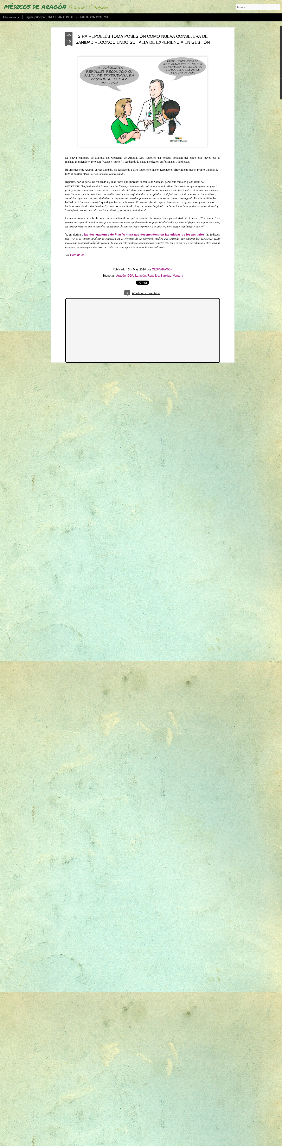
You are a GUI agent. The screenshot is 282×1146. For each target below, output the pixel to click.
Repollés (153, 275)
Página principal (35, 17)
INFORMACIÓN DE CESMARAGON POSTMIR (78, 17)
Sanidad (166, 275)
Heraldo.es (77, 255)
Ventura (178, 275)
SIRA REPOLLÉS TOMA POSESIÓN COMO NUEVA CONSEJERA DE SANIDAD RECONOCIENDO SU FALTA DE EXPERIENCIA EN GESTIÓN (143, 39)
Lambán (140, 275)
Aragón (121, 275)
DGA (130, 275)
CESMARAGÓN (162, 269)
